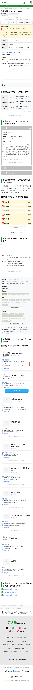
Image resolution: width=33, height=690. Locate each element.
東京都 (6, 8)
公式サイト (17, 390)
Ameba (10, 671)
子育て (13, 631)
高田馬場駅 (15, 8)
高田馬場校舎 (6, 544)
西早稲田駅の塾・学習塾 (10, 595)
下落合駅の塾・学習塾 (9, 592)
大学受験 (24, 628)
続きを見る (16, 227)
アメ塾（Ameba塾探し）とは (19, 637)
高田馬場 (4, 499)
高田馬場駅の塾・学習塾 (10, 589)
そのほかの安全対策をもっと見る (16, 323)
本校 (3, 405)
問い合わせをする (6, 333)
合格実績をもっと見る (16, 232)
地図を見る (6, 368)
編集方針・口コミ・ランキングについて (16, 641)
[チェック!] (28, 364)
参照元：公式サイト (27, 144)
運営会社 (6, 651)
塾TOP (2, 8)
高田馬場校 (5, 382)
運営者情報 (21, 644)
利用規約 (28, 644)
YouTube (22, 631)
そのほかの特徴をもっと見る (16, 307)
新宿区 (10, 8)
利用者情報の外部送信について (22, 648)
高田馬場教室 (6, 360)
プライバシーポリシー (7, 648)
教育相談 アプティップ (13, 52)
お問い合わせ (13, 651)
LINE (15, 628)
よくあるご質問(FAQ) (24, 651)
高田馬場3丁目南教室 (8, 452)
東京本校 (4, 428)
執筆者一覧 (5, 644)
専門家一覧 (13, 644)
